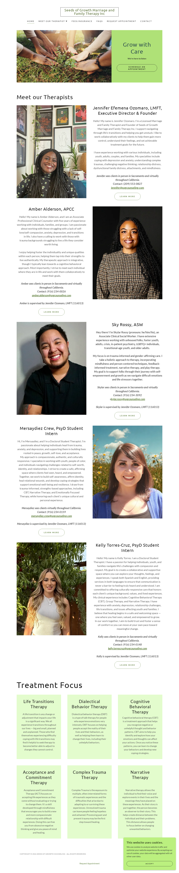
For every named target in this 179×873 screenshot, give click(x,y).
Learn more (51, 312)
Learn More (127, 196)
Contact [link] (146, 21)
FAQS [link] (100, 21)
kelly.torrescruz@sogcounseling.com (127, 648)
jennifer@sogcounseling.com (127, 187)
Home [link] (30, 21)
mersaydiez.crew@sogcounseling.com (51, 515)
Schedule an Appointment (137, 68)
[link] (89, 14)
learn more (127, 665)
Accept (150, 864)
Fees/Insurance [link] (82, 21)
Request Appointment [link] (121, 21)
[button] (53, 21)
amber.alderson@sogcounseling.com (51, 295)
